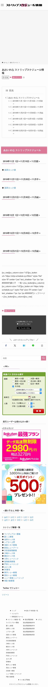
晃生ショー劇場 (10, 575)
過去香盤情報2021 (29, 631)
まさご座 (7, 567)
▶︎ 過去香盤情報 (28, 619)
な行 (31, 517)
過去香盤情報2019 (29, 625)
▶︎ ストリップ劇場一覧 (13, 619)
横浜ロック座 (9, 556)
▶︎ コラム (39, 619)
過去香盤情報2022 (29, 635)
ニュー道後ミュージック (14, 578)
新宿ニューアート (11, 547)
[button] (6, 346)
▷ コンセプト (14, 613)
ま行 (12, 520)
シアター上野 (9, 542)
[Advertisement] (24, 36)
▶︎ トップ (13, 610)
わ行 (31, 520)
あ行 (6, 517)
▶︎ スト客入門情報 (24, 680)
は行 (6, 520)
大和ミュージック (11, 558)
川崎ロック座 (9, 553)
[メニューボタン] (2, 5)
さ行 (19, 517)
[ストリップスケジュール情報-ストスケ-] (24, 5)
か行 (12, 517)
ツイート (5, 594)
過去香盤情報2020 (29, 628)
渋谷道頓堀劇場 (10, 550)
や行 (19, 520)
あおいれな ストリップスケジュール (24, 97)
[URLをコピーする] (42, 346)
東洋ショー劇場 (10, 572)
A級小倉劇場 (9, 580)
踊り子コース (17, 77)
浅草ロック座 (10, 169)
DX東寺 (7, 569)
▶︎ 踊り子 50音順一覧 (31, 610)
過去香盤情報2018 (29, 622)
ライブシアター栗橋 (12, 534)
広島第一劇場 (10, 671)
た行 (25, 517)
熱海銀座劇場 (9, 561)
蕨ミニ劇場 (8, 536)
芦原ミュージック (11, 564)
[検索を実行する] (43, 358)
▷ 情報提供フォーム (16, 616)
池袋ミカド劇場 (10, 545)
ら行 (25, 520)
